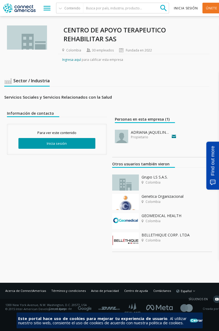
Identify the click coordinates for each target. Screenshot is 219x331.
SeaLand (133, 309)
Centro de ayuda (136, 291)
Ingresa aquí (71, 59)
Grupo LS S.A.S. (155, 177)
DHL (109, 307)
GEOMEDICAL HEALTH (161, 215)
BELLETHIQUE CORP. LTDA (166, 234)
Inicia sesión (57, 143)
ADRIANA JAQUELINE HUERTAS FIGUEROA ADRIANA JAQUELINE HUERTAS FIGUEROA (150, 132)
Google (85, 307)
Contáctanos (162, 291)
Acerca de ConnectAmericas (25, 291)
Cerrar (194, 320)
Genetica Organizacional (162, 196)
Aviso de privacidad (105, 291)
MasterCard (191, 309)
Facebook (160, 307)
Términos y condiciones (68, 291)
